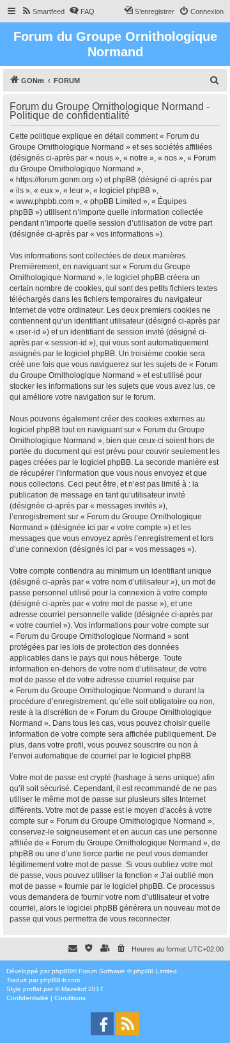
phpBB (62, 971)
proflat (32, 988)
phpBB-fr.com (60, 980)
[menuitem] (43, 11)
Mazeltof (73, 988)
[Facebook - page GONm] (102, 1023)
